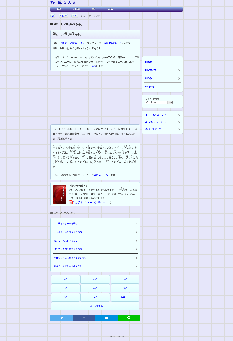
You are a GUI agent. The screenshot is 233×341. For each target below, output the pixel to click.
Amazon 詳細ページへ (98, 202)
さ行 (125, 279)
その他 (110, 9)
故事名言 (76, 9)
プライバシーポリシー (158, 122)
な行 (95, 288)
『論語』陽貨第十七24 (72, 43)
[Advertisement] (95, 97)
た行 (65, 288)
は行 (125, 288)
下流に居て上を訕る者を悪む (68, 232)
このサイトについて (157, 115)
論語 (59, 9)
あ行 (65, 279)
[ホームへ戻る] (63, 3)
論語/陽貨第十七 (112, 43)
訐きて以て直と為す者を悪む (68, 266)
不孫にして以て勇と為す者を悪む (70, 257)
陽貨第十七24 (100, 175)
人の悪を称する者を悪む (66, 223)
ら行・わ (125, 297)
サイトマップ (155, 129)
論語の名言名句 (95, 306)
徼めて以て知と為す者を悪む (68, 249)
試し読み (78, 202)
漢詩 (93, 9)
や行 (95, 297)
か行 (74, 16)
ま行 (65, 297)
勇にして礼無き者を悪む (66, 240)
